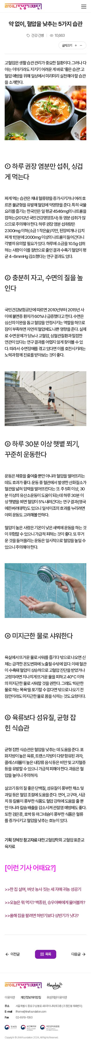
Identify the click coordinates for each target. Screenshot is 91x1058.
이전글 (15, 954)
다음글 (75, 954)
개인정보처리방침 (31, 997)
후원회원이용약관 (57, 997)
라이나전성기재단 (23, 7)
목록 (48, 954)
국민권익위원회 (49, 1028)
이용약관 (10, 997)
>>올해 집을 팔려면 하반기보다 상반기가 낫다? (42, 915)
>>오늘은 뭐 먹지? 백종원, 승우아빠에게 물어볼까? (45, 902)
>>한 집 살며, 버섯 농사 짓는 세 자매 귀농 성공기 (43, 889)
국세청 (11, 1028)
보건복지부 (28, 1028)
